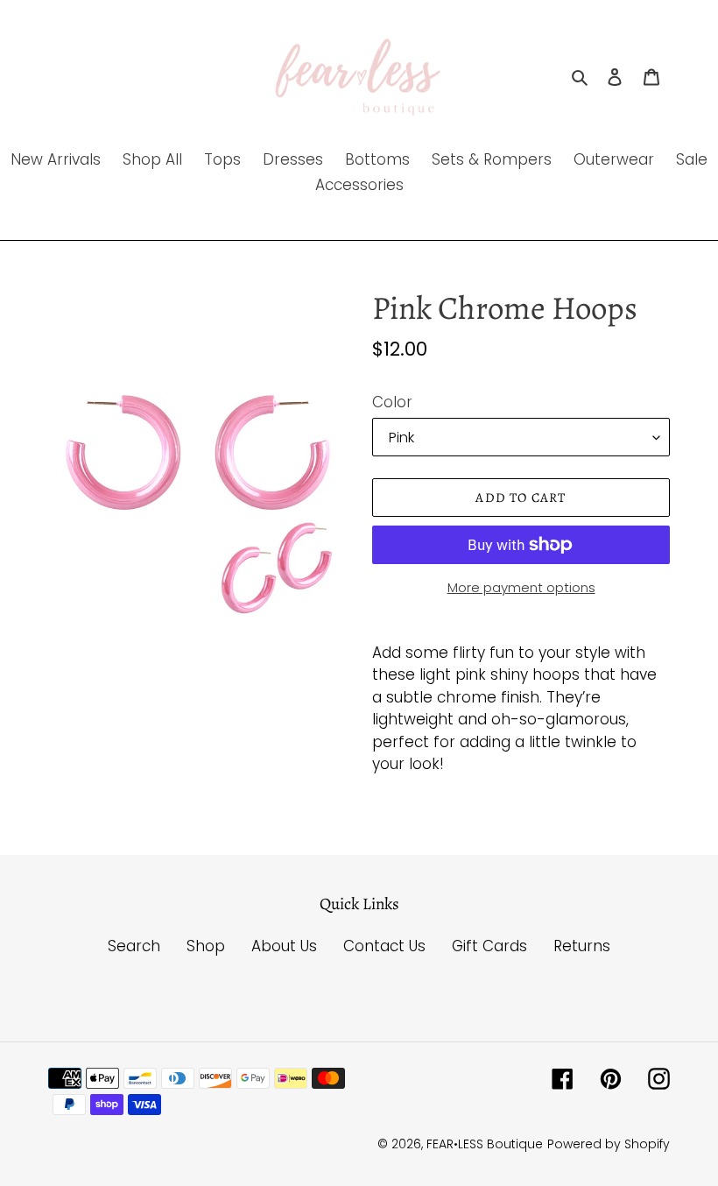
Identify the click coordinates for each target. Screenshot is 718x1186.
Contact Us (384, 946)
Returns (581, 946)
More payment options (521, 587)
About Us (284, 946)
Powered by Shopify (608, 1144)
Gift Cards (489, 946)
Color (392, 402)
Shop (206, 946)
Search (134, 946)
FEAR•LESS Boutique (484, 1144)
